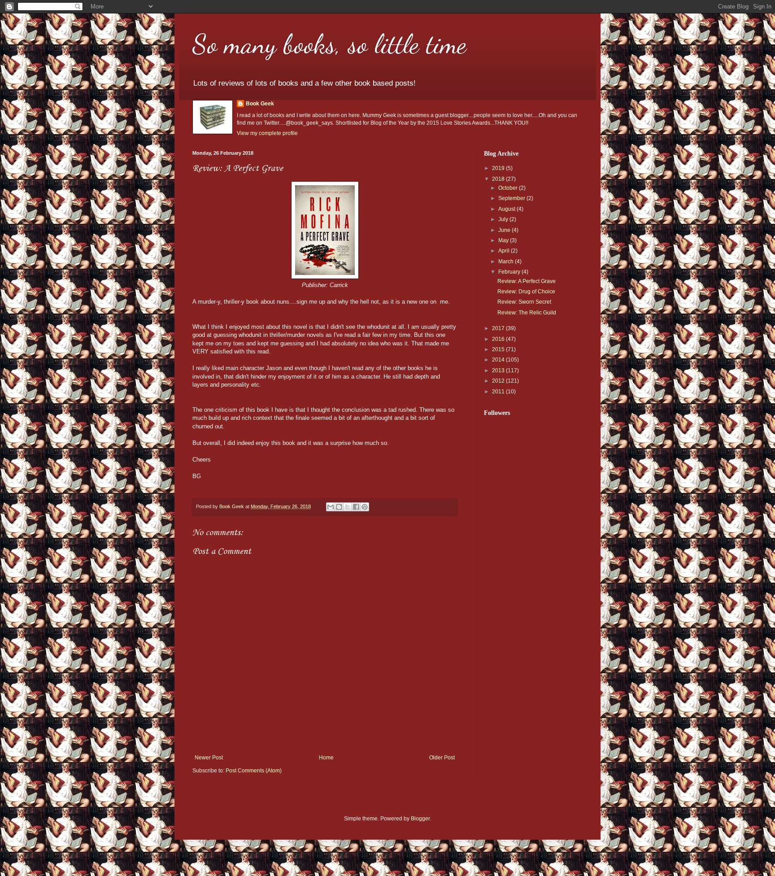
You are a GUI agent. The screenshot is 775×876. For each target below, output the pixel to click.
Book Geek (260, 103)
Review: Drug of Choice (526, 291)
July (503, 219)
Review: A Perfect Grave (526, 281)
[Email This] (330, 506)
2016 (499, 339)
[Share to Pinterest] (364, 506)
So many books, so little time (329, 44)
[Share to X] (347, 506)
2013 (499, 370)
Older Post (442, 757)
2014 (499, 360)
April (504, 251)
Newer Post (209, 757)
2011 (499, 391)
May (504, 240)
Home (326, 757)
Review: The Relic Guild (526, 312)
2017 (499, 328)
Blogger (420, 818)
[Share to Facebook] (356, 506)
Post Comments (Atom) (254, 770)
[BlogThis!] (339, 506)
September (512, 198)
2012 (499, 381)
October (508, 188)
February (510, 272)
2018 (499, 179)
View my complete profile (267, 133)
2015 (499, 349)
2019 (499, 168)
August (507, 209)
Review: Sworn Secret (524, 302)
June (505, 230)
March (506, 261)
